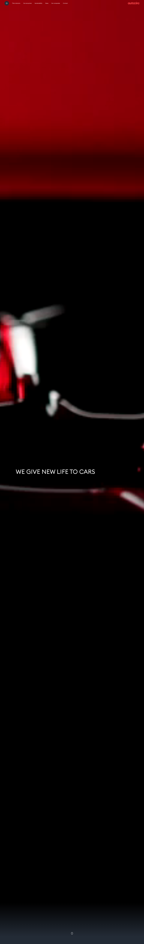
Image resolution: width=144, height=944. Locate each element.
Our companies (55, 3)
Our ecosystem (27, 3)
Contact (65, 3)
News (46, 3)
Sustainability (38, 3)
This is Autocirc (16, 3)
